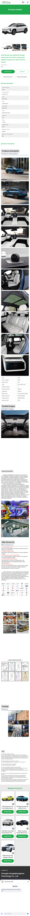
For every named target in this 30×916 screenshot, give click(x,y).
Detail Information (7, 76)
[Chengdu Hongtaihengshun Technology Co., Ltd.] (6, 2)
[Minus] (28, 882)
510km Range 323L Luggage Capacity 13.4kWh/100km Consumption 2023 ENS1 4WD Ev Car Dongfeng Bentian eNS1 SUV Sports (8, 856)
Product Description (22, 76)
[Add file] (2, 913)
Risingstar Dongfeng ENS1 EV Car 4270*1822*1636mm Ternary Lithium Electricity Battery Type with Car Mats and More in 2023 (22, 807)
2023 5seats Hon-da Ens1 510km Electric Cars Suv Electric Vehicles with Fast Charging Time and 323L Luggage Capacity (7, 807)
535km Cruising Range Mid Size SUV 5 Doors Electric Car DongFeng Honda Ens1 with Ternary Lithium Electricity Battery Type (22, 832)
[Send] (28, 913)
